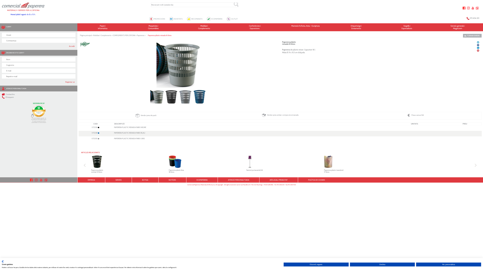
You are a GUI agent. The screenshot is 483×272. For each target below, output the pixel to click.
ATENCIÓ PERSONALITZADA (238, 180)
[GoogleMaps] (477, 8)
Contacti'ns (10, 94)
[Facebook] (464, 8)
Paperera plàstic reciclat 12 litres (97, 171)
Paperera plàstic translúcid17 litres (333, 171)
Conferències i (255, 27)
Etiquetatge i (356, 27)
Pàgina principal (86, 35)
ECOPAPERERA (216, 19)
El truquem (9, 97)
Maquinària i (153, 27)
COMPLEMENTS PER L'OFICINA (124, 35)
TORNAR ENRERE (473, 36)
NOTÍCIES (172, 180)
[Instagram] (468, 8)
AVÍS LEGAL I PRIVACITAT (279, 180)
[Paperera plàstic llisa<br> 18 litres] (202, 161)
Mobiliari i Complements (102, 35)
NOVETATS (178, 19)
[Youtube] (472, 8)
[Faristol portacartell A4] (280, 161)
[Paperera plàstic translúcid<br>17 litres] (358, 161)
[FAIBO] (85, 44)
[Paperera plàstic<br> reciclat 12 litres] (125, 161)
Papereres (141, 35)
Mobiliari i (204, 27)
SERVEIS (118, 180)
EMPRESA (91, 180)
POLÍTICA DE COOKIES (316, 180)
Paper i (102, 27)
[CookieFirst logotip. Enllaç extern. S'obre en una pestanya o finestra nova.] (3, 261)
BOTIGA (145, 180)
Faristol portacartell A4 (254, 170)
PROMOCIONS (159, 19)
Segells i (407, 27)
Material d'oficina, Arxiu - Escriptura (305, 26)
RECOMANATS (197, 19)
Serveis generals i (458, 27)
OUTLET (234, 19)
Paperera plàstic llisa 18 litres (176, 171)
